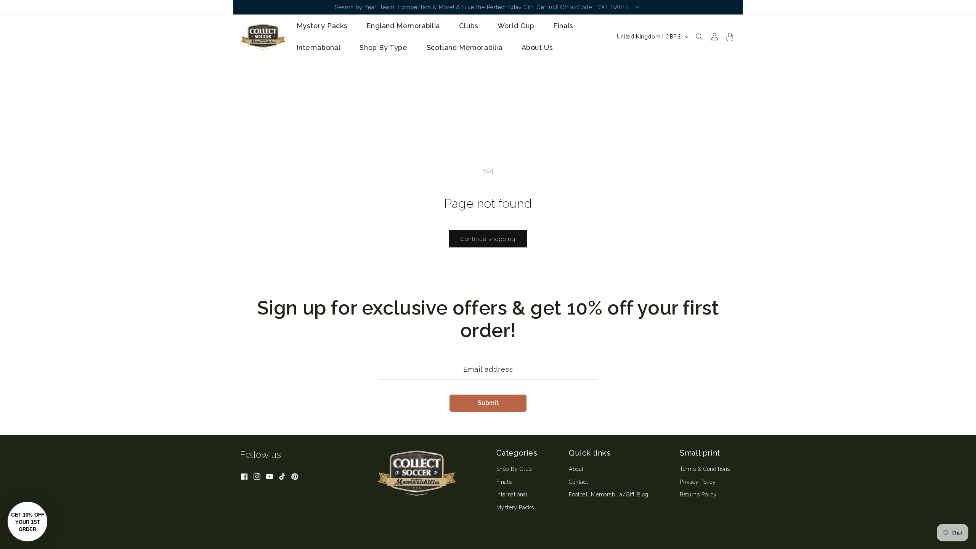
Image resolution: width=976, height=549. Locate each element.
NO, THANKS (562, 332)
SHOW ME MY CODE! (562, 309)
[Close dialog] (627, 200)
